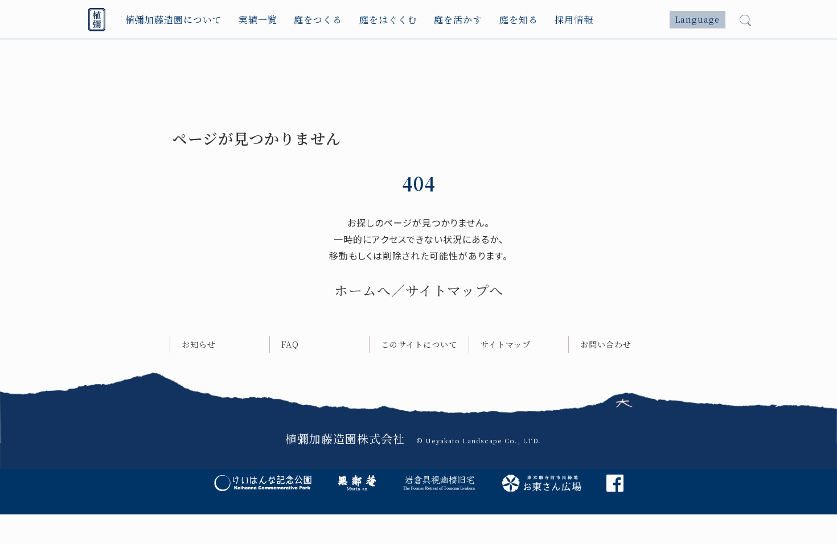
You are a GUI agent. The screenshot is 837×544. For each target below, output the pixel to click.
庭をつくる (318, 19)
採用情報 (574, 19)
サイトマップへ (454, 290)
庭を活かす (458, 19)
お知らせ (199, 344)
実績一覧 (258, 19)
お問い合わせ (605, 344)
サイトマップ (506, 344)
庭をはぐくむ (388, 19)
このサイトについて (419, 344)
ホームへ (362, 290)
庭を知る (518, 19)
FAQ (290, 344)
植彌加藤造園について (173, 19)
